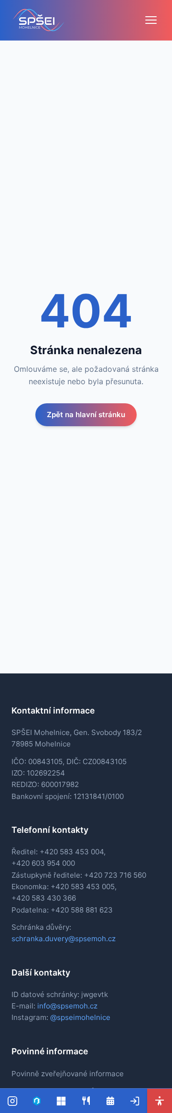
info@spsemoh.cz (67, 1005)
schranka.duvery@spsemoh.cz (63, 938)
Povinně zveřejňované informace (67, 1073)
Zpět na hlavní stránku (86, 414)
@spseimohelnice (80, 1017)
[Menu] (151, 20)
